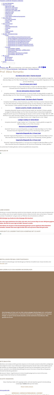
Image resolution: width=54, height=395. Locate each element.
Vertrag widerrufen (4, 390)
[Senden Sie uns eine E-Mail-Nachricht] (39, 67)
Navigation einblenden (17, 0)
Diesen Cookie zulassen (27, 386)
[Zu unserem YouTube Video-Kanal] (45, 67)
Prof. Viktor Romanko (33, 69)
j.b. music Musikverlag (12, 69)
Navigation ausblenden (6, 0)
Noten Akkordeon (23, 69)
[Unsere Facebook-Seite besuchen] (41, 67)
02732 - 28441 (5, 67)
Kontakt (2, 263)
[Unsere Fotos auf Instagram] (43, 67)
